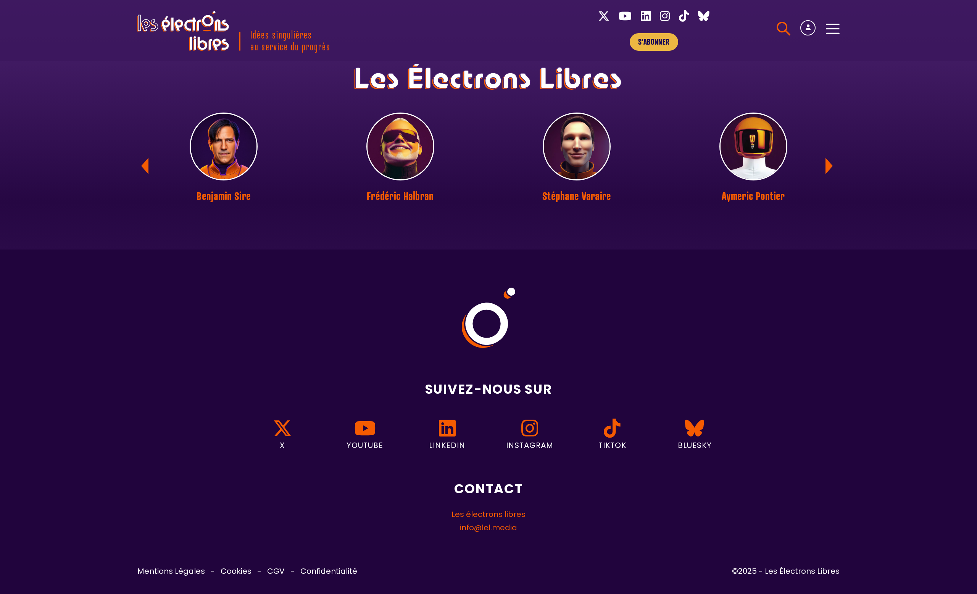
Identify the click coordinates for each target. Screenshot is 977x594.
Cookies (236, 572)
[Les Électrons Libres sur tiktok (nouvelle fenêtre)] (684, 18)
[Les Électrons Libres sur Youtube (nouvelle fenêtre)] (625, 18)
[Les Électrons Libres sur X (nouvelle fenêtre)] (603, 18)
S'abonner (654, 42)
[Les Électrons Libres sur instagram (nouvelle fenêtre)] (665, 18)
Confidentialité (328, 572)
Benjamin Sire (224, 195)
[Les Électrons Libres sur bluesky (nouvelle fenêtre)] (703, 18)
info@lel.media (488, 528)
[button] (830, 166)
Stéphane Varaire (576, 195)
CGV (276, 572)
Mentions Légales (171, 572)
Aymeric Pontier (753, 195)
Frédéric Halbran (400, 195)
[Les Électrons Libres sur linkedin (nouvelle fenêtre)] (646, 18)
